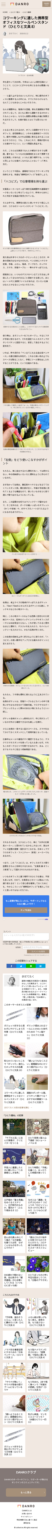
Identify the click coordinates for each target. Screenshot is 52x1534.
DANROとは (27, 1511)
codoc (46, 919)
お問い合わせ (27, 1514)
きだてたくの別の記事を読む (16, 1107)
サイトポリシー (27, 1517)
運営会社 (26, 1523)
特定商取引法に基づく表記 (27, 1520)
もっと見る (26, 1492)
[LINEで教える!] (31, 966)
